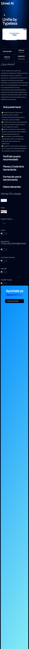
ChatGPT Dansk (6, 280)
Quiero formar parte (12, 301)
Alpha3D (4, 269)
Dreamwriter (5, 241)
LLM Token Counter (8, 257)
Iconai (3, 230)
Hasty (3, 208)
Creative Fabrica (6, 219)
